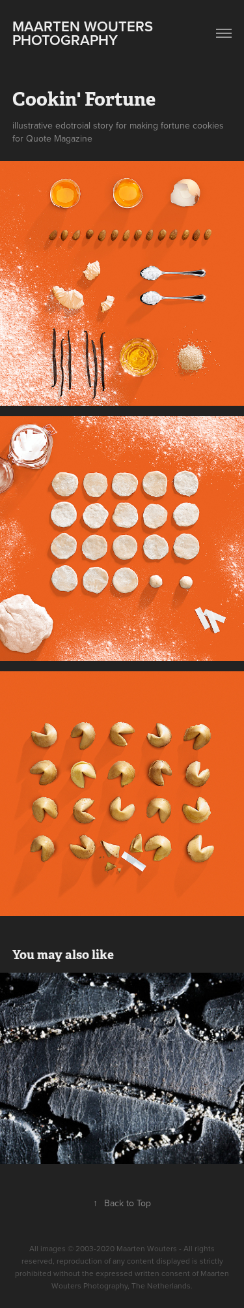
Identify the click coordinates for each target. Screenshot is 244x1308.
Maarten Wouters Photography (84, 33)
